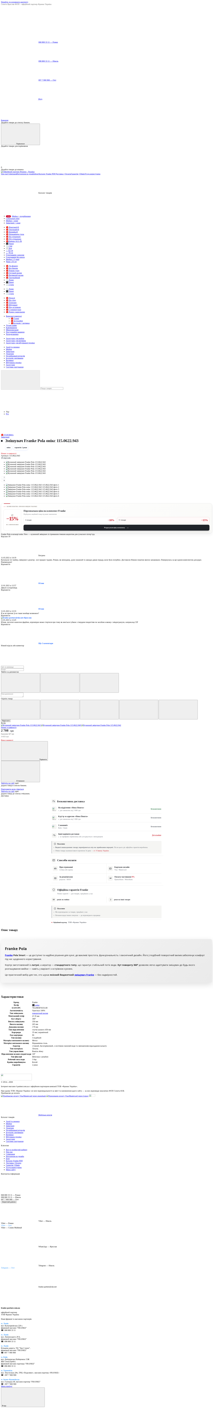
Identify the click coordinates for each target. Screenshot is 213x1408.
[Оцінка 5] (178, 709)
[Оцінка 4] (138, 709)
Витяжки (10, 360)
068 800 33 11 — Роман (48, 42)
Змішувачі (10, 351)
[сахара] (61, 725)
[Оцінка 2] (59, 709)
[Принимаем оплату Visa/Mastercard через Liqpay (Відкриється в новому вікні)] (67, 1096)
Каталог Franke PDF (47, 174)
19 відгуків (6, 458)
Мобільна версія (45, 1115)
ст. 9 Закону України (101, 851)
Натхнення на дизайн (26, 174)
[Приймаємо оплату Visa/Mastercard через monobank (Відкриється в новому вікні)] (23, 1096)
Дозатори (10, 354)
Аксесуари (10, 365)
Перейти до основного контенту (14, 2)
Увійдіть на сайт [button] (8, 783)
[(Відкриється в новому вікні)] (92, 1096)
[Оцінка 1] (20, 709)
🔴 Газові (15, 318)
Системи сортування (14, 367)
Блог (37, 174)
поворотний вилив (40, 1013)
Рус (7, 414)
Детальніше (156, 835)
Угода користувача (92, 174)
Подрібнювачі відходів (15, 356)
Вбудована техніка (13, 363)
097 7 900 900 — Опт (47, 80)
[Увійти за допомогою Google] (59, 683)
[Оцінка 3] (99, 709)
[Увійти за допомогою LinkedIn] (99, 683)
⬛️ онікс (36, 1005)
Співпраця (12, 174)
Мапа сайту (11, 1170)
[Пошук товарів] (20, 380)
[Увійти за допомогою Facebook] (20, 683)
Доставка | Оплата (63, 174)
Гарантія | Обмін (78, 174)
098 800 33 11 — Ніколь (48, 61)
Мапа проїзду (6, 1386)
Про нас (4, 174)
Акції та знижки (13, 347)
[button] (106, 14)
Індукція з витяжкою (14, 358)
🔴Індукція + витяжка (20, 323)
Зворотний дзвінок (9, 1202)
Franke (9, 955)
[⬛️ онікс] (21, 725)
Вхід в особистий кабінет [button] (16, 1150)
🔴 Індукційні (17, 321)
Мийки (9, 349)
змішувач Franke (84, 974)
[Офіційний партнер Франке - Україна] (16, 1080)
